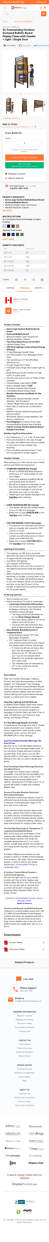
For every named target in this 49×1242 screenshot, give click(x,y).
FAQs (24, 1081)
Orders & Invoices (24, 1048)
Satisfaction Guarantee (24, 1098)
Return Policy (24, 1056)
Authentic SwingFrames (24, 1073)
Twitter (17, 1230)
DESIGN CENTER (24, 1065)
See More (7, 211)
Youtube (38, 1230)
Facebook (10, 1230)
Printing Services (24, 1069)
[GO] (43, 13)
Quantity (8, 138)
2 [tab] (24, 94)
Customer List (25, 1094)
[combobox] (24, 13)
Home (5, 22)
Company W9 (24, 1031)
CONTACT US (24, 1040)
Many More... (9, 239)
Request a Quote (24, 1016)
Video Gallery (24, 1077)
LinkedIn (31, 1230)
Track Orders (24, 1044)
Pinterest (24, 1230)
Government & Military (24, 1027)
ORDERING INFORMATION (24, 1012)
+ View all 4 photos (11, 118)
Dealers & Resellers (24, 1052)
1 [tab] (20, 94)
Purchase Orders (24, 1023)
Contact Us (41, 2)
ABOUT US (24, 1090)
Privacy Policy (24, 1101)
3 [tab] (28, 94)
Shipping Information (25, 1020)
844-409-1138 (17, 2)
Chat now (29, 186)
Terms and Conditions (24, 1105)
